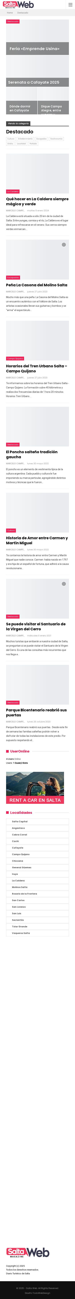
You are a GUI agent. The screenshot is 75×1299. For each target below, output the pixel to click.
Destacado (12, 21)
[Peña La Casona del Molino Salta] (37, 259)
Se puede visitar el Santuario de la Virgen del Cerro (36, 627)
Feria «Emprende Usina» (34, 48)
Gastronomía (56, 139)
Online (13, 759)
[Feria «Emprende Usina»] (37, 37)
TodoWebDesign (41, 1293)
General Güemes (21, 867)
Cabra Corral (19, 834)
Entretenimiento (25, 139)
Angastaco (18, 828)
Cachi (15, 841)
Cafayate (17, 847)
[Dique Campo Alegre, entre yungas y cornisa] (53, 101)
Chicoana (17, 860)
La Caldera (12, 191)
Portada (33, 143)
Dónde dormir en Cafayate (20, 108)
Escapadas (41, 139)
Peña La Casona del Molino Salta (36, 285)
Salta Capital (20, 821)
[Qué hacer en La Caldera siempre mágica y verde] (37, 173)
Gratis (10, 143)
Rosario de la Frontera (24, 893)
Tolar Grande (19, 926)
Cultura (11, 139)
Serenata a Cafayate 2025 (33, 82)
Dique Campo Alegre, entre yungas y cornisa (51, 112)
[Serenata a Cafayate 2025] (37, 71)
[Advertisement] (37, 1091)
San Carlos (18, 900)
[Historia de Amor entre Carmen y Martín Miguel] (37, 513)
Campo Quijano (15, 358)
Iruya (15, 874)
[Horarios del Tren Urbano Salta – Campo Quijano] (37, 340)
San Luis (16, 913)
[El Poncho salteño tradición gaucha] (37, 426)
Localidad (21, 143)
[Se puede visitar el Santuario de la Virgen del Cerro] (37, 599)
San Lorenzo (19, 906)
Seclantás (18, 920)
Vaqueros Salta (21, 933)
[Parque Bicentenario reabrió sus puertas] (37, 685)
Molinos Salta (19, 887)
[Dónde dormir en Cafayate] (22, 101)
